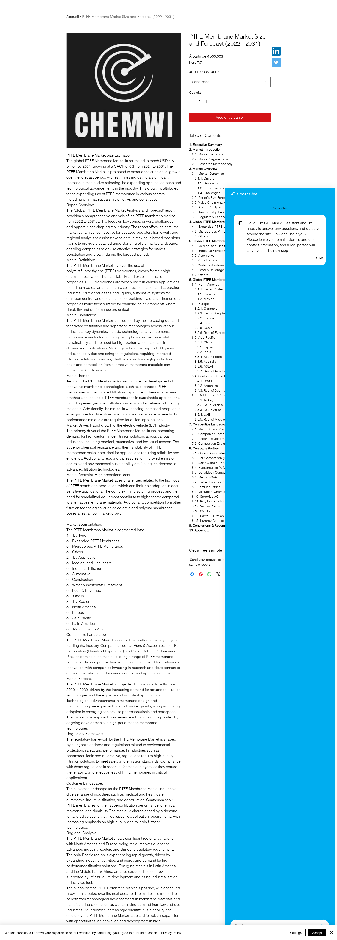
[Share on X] (218, 574)
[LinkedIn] (276, 51)
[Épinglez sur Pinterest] (201, 574)
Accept (317, 932)
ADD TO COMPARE (204, 72)
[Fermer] (331, 932)
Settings (296, 932)
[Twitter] (276, 62)
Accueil (72, 16)
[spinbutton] (200, 101)
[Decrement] (193, 101)
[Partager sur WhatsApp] (209, 574)
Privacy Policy (171, 932)
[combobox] (230, 82)
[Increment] (207, 101)
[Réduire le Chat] (325, 194)
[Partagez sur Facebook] (192, 574)
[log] (280, 558)
